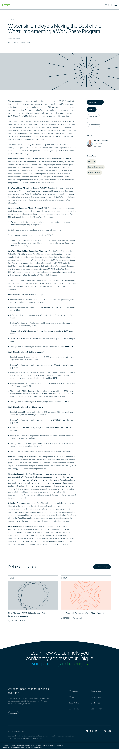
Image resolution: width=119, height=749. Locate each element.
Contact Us (73, 691)
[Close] (116, 745)
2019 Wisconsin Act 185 (17, 116)
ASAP (12, 578)
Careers (72, 697)
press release (56, 465)
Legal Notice (74, 703)
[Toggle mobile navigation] (116, 5)
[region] (59, 746)
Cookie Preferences (98, 708)
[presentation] (33, 595)
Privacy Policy (96, 697)
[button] (87, 731)
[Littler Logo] (6, 5)
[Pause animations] (111, 4)
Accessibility (74, 708)
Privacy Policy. (38, 747)
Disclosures (95, 703)
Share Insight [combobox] (93, 102)
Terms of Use (96, 691)
